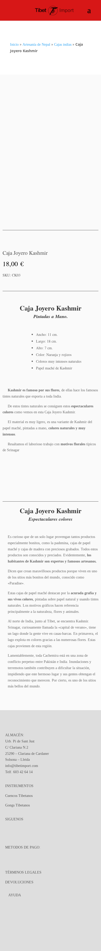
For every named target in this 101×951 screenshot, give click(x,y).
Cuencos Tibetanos (19, 796)
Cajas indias (62, 44)
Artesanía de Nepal (36, 44)
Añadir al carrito (64, 283)
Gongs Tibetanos (17, 805)
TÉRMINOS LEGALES (23, 872)
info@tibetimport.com (21, 766)
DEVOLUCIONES (19, 882)
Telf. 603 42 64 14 (19, 772)
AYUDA (14, 895)
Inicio (14, 44)
